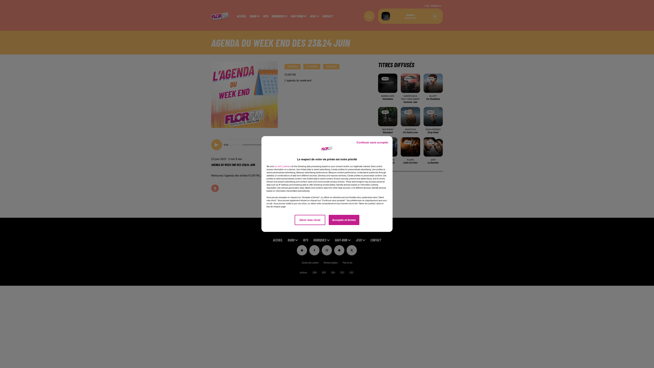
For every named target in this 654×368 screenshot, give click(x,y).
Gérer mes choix (310, 220)
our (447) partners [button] (282, 166)
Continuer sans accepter (372, 142)
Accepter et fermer (344, 220)
